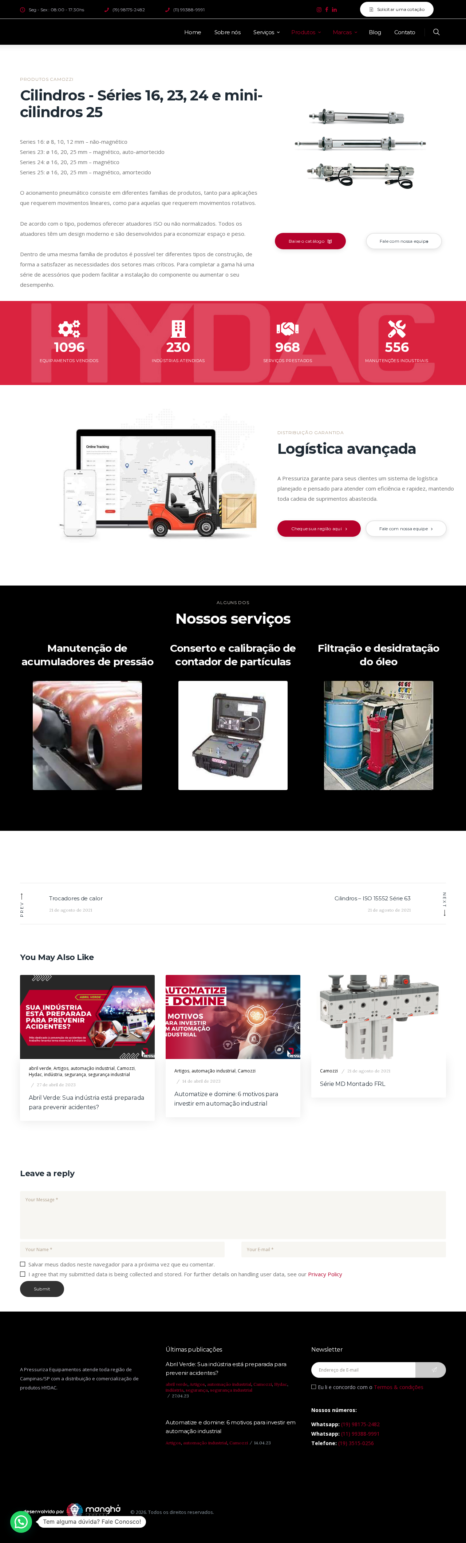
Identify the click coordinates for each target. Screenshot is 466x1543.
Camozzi (126, 1068)
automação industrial (93, 1068)
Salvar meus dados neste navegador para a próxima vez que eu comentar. (121, 1264)
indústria (53, 1074)
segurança (75, 1074)
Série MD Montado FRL (352, 1083)
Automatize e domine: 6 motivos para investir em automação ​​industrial (226, 1099)
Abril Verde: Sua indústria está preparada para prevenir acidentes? (87, 1102)
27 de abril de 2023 (56, 1084)
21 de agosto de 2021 (368, 1071)
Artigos (61, 1068)
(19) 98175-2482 (360, 1424)
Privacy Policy (325, 1274)
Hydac (35, 1074)
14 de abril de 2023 (201, 1081)
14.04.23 (262, 1442)
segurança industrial (109, 1074)
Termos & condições (398, 1387)
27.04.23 (180, 1396)
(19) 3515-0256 (356, 1443)
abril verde (40, 1068)
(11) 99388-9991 (360, 1433)
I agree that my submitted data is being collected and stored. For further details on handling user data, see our (185, 1274)
